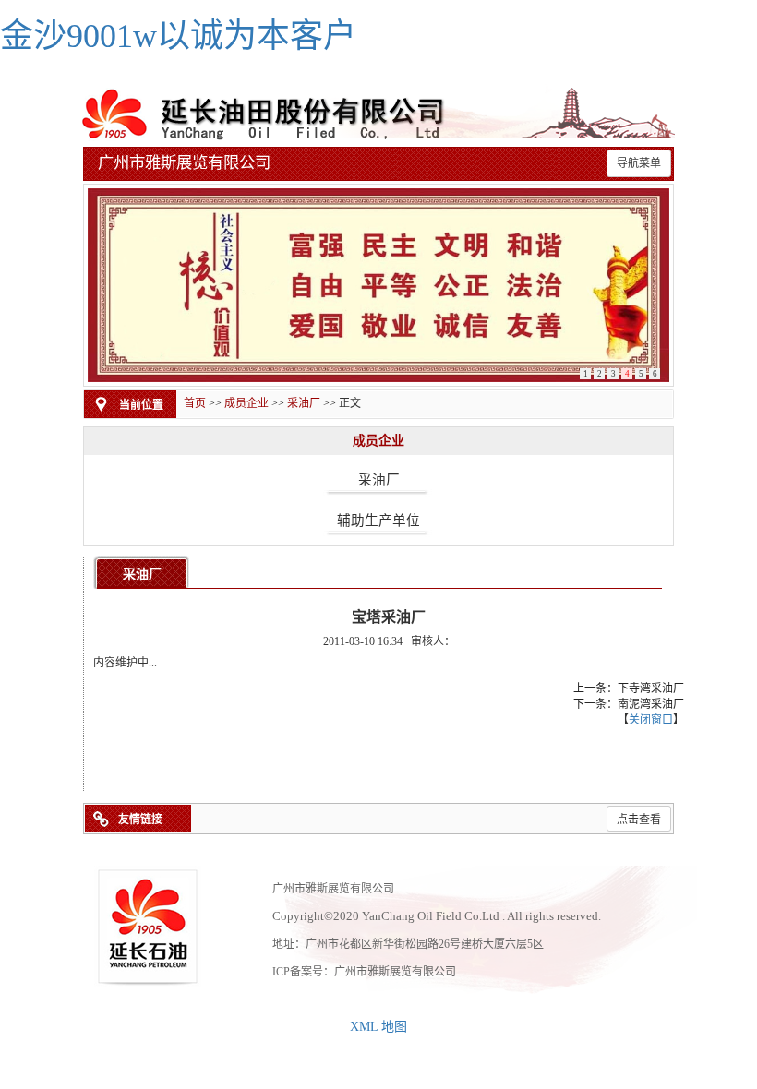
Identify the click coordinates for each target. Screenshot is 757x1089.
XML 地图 (378, 1027)
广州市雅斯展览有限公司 (395, 971)
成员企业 (246, 403)
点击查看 (639, 819)
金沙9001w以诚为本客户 (178, 36)
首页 (195, 403)
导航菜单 (639, 163)
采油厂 (303, 403)
